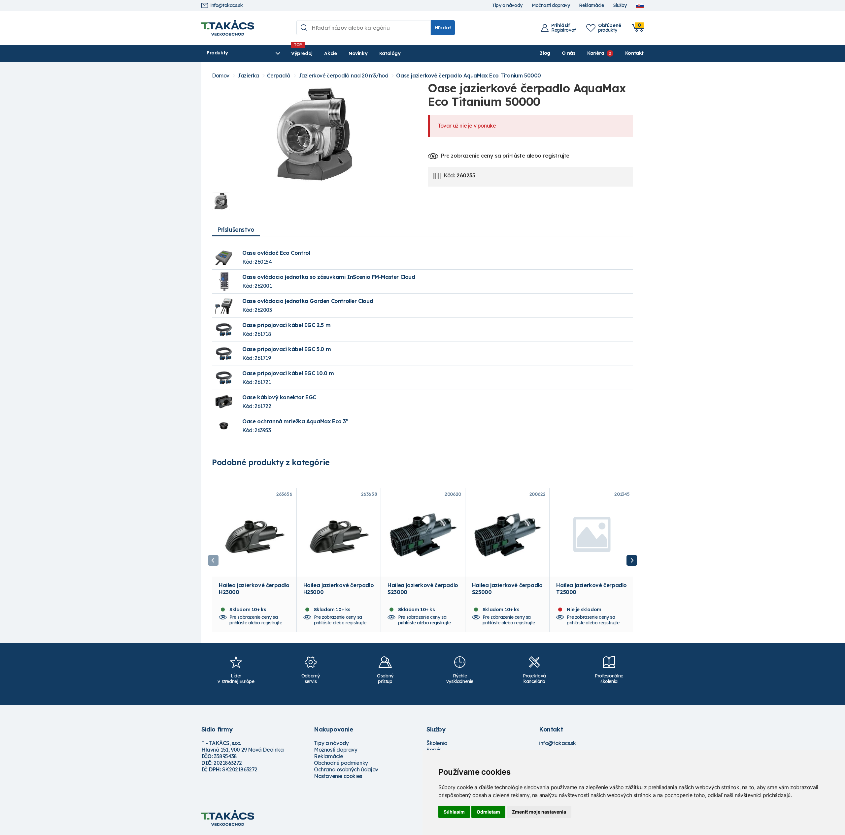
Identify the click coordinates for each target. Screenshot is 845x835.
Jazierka (248, 76)
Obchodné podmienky (341, 763)
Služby (620, 5)
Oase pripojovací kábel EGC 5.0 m (286, 349)
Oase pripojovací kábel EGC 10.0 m (288, 373)
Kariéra (595, 53)
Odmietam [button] (488, 812)
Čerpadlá (278, 76)
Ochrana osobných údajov (346, 769)
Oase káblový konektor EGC (279, 397)
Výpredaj (302, 53)
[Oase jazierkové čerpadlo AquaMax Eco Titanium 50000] (314, 134)
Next (631, 560)
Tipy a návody (507, 5)
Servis (433, 749)
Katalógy (390, 53)
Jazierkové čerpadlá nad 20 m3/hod (343, 76)
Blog (544, 53)
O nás (568, 53)
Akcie (330, 53)
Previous (213, 560)
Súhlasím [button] (454, 812)
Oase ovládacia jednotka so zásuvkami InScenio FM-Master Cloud (328, 277)
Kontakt (634, 53)
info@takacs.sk (227, 5)
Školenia (437, 743)
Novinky (358, 53)
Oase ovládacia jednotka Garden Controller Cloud (307, 301)
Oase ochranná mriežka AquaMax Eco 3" (295, 421)
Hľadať (443, 28)
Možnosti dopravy (551, 5)
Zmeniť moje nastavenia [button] (539, 812)
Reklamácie (591, 5)
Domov (220, 76)
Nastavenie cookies (338, 776)
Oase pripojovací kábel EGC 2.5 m (286, 325)
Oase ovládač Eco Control (276, 253)
